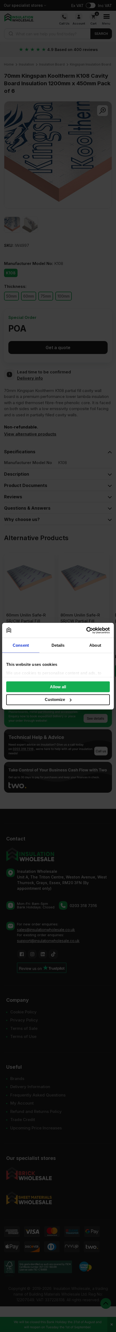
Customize (55, 699)
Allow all (58, 686)
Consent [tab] (21, 645)
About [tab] (95, 645)
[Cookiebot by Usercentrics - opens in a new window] (86, 630)
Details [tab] (58, 645)
